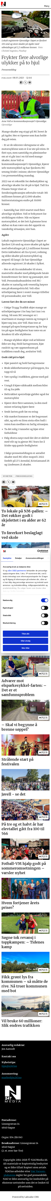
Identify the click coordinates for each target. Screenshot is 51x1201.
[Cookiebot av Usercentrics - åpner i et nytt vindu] (37, 551)
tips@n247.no (9, 1066)
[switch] (44, 608)
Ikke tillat (25, 648)
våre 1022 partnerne (17, 571)
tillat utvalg (25, 641)
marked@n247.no (12, 1077)
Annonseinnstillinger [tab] (35, 558)
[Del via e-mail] (30, 82)
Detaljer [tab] (18, 558)
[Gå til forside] (3, 4)
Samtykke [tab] (7, 558)
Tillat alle (25, 634)
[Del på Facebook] (21, 82)
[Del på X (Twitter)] (25, 82)
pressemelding (24, 476)
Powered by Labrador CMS (25, 1197)
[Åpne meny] (46, 4)
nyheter (7, 476)
